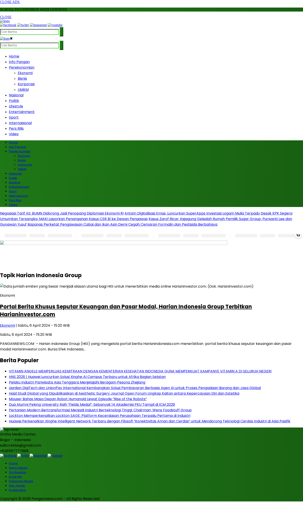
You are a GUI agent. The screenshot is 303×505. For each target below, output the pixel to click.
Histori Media (18, 468)
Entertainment (22, 111)
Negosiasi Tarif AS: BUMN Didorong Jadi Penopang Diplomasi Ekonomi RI (62, 213)
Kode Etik (15, 477)
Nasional (16, 95)
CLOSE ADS (10, 2)
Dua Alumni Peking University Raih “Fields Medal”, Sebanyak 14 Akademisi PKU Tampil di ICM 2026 (92, 404)
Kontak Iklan (17, 490)
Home (14, 56)
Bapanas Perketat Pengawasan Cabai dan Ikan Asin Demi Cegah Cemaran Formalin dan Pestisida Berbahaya (122, 224)
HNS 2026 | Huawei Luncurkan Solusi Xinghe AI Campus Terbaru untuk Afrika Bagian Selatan (87, 376)
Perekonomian (21, 67)
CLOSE (6, 17)
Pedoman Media (21, 481)
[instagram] (38, 25)
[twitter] (23, 25)
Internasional (20, 122)
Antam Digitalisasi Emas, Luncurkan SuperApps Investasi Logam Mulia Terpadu (192, 213)
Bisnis (22, 78)
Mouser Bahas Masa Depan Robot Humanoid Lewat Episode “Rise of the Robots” (78, 399)
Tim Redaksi (17, 472)
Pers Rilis (16, 128)
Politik (14, 100)
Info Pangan (19, 61)
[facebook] (8, 25)
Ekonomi (25, 73)
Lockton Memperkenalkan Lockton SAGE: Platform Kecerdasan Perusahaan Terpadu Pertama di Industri (99, 415)
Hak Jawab (17, 485)
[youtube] (55, 25)
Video (14, 134)
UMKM (23, 89)
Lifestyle (16, 106)
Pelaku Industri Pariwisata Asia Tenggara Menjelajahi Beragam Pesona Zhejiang (77, 382)
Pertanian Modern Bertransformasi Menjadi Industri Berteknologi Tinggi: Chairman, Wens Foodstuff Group (100, 410)
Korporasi (26, 84)
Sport (14, 117)
